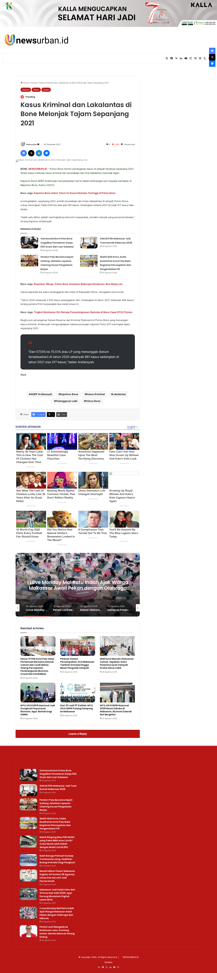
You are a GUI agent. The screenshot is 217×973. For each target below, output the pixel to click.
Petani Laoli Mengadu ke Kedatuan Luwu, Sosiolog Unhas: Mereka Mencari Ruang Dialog (57, 931)
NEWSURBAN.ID (37, 168)
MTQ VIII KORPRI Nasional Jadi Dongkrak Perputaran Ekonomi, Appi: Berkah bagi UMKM (37, 710)
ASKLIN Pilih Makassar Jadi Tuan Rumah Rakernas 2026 (58, 787)
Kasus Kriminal (95, 394)
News (36, 89)
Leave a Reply (78, 733)
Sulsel (46, 89)
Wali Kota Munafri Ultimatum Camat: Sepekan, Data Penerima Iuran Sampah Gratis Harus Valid (117, 663)
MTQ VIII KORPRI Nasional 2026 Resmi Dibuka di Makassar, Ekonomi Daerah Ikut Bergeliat (116, 710)
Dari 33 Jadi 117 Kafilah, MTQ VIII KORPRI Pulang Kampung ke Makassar (76, 708)
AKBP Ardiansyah (41, 394)
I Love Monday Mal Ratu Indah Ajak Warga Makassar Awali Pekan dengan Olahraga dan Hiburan (77, 588)
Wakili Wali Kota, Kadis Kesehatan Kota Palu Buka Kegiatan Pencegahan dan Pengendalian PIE (55, 823)
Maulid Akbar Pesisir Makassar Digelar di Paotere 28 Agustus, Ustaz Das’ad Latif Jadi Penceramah (57, 876)
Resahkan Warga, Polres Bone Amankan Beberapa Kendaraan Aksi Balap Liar (78, 284)
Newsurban (31, 144)
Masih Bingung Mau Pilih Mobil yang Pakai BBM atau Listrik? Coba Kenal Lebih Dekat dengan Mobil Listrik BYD (57, 842)
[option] (78, 585)
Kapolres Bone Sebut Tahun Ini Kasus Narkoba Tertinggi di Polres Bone (74, 193)
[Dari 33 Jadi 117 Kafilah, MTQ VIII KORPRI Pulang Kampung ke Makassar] (77, 692)
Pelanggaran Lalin (67, 401)
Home (25, 82)
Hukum (34, 82)
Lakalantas (119, 394)
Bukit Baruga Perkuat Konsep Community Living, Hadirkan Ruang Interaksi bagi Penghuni (57, 859)
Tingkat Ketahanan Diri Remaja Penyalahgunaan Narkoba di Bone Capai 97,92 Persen (83, 312)
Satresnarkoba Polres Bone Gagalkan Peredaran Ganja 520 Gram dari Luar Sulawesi (57, 242)
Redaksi (108, 962)
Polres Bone (56, 168)
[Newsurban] (36, 40)
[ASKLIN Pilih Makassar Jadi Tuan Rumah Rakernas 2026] (89, 242)
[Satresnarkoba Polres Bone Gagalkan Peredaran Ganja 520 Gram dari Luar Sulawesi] (29, 242)
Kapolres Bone (69, 394)
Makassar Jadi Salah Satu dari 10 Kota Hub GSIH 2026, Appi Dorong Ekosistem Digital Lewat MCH (57, 894)
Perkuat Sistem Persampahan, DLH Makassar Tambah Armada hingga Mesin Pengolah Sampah (77, 663)
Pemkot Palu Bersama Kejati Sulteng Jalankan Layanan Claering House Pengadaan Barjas (56, 805)
